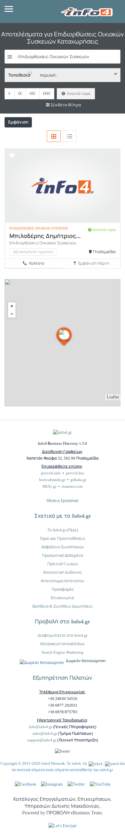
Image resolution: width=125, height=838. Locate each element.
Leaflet (113, 397)
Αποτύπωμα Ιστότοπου (62, 581)
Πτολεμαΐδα (104, 251)
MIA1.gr (49, 486)
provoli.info (51, 473)
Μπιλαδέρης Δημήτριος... (45, 236)
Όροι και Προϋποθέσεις (62, 538)
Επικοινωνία (62, 598)
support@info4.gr (41, 740)
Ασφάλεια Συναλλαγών (62, 547)
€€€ (32, 93)
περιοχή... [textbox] (49, 75)
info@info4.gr (40, 726)
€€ (20, 93)
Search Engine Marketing (62, 652)
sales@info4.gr (44, 733)
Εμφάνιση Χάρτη (93, 263)
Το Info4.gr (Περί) (62, 530)
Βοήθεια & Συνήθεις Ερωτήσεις (62, 606)
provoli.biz (75, 473)
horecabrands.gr (52, 479)
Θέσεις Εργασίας (63, 500)
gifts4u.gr (78, 479)
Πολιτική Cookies (62, 564)
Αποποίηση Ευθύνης (62, 572)
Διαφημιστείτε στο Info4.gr (62, 635)
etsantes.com (72, 486)
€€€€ (46, 93)
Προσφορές (63, 589)
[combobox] (62, 75)
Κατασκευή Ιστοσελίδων (62, 644)
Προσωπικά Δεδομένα (62, 555)
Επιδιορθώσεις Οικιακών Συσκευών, (43, 243)
